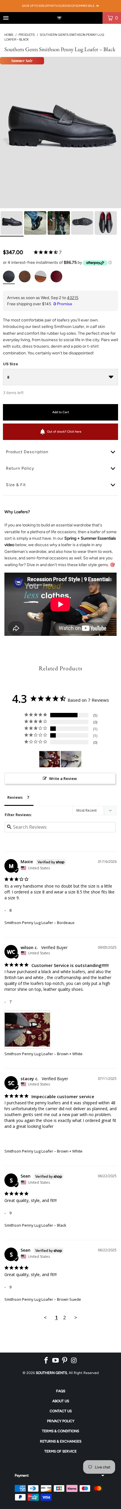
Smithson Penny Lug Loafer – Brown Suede (42, 1299)
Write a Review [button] (63, 778)
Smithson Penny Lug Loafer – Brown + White (43, 1053)
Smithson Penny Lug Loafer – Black (35, 1225)
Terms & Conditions (60, 1431)
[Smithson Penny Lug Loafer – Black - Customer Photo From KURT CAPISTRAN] (71, 759)
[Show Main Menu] (6, 18)
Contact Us (61, 1411)
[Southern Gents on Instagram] (74, 1360)
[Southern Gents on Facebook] (46, 1360)
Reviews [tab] (15, 797)
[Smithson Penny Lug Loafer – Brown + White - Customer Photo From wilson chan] (49, 759)
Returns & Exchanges (60, 1441)
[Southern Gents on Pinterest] (64, 1360)
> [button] (75, 1317)
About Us (60, 1401)
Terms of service (60, 1451)
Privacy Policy (60, 1421)
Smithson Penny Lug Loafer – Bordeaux (39, 922)
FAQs (60, 1391)
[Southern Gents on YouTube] (55, 1360)
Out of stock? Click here (64, 431)
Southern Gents (51, 1373)
